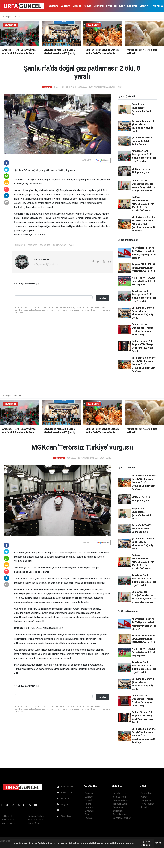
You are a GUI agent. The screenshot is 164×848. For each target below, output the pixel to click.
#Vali (70, 245)
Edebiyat (132, 5)
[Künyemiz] (59, 810)
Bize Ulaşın (66, 816)
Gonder (102, 298)
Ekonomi (98, 5)
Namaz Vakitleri (120, 800)
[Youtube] (20, 805)
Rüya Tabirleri (147, 803)
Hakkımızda (7, 816)
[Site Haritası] (36, 805)
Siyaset (76, 5)
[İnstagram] (14, 805)
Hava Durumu (119, 793)
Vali (58, 222)
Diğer (142, 5)
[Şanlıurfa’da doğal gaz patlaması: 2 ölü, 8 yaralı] (57, 124)
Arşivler (65, 804)
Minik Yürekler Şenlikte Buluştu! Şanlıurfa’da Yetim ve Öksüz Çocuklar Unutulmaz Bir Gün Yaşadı (144, 224)
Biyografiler (146, 800)
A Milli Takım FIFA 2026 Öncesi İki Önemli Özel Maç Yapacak (143, 281)
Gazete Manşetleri (122, 818)
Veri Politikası (8, 823)
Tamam (146, 845)
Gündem (65, 5)
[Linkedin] (25, 805)
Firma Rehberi (120, 814)
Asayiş (87, 5)
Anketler (145, 796)
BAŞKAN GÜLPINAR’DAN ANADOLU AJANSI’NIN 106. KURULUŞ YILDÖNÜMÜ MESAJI (143, 204)
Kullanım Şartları (36, 816)
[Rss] (31, 805)
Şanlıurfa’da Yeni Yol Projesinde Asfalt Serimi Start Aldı (142, 141)
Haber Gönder (35, 823)
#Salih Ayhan (59, 245)
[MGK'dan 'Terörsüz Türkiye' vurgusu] (57, 500)
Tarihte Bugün (120, 803)
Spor (122, 5)
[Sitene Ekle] (42, 805)
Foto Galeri (67, 786)
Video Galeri (67, 792)
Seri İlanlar (118, 811)
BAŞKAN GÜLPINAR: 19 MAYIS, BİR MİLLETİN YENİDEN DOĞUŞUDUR (143, 267)
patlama (104, 222)
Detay (147, 841)
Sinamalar (118, 807)
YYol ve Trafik (119, 796)
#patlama (32, 245)
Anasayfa (7, 16)
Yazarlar (65, 798)
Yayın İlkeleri (8, 819)
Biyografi (111, 5)
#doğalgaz (44, 245)
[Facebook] (3, 805)
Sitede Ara (146, 793)
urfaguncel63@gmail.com (46, 264)
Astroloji (145, 807)
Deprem (53, 5)
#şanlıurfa (20, 245)
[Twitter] (8, 805)
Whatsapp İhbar (36, 819)
